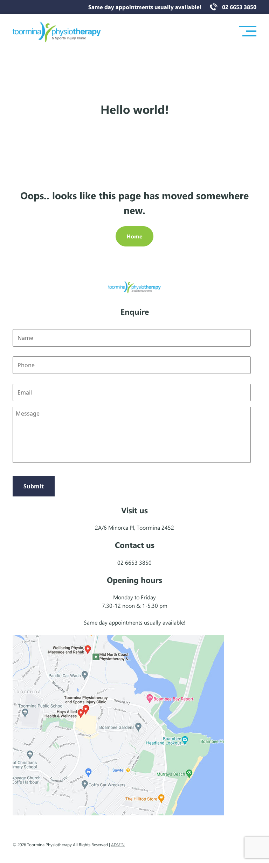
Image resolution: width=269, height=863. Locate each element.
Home (134, 236)
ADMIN (118, 844)
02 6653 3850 (239, 7)
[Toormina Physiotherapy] (57, 31)
